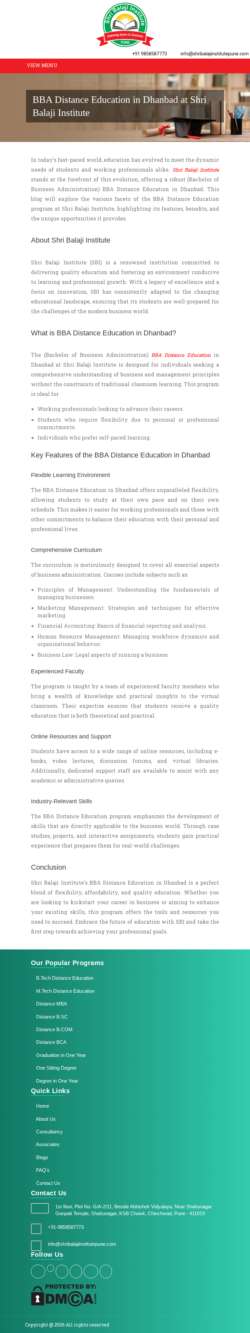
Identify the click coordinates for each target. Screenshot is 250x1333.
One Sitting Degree (55, 1068)
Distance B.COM (54, 1029)
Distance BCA (50, 1042)
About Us (45, 1119)
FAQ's (42, 1170)
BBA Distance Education (181, 355)
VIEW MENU (42, 65)
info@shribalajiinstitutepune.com (214, 53)
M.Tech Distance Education (64, 991)
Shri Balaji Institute (196, 169)
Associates (47, 1144)
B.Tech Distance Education (64, 978)
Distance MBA (51, 1003)
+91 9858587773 (149, 53)
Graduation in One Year (60, 1055)
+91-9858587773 (66, 1227)
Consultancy (49, 1131)
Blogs (41, 1157)
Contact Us (47, 1183)
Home (42, 1106)
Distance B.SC (51, 1016)
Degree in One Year (56, 1081)
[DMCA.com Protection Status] (63, 1295)
